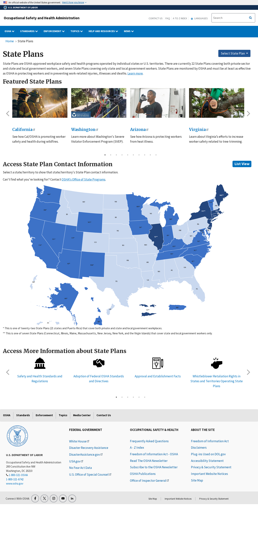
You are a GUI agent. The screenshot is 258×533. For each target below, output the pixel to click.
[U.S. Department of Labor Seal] (17, 435)
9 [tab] (150, 155)
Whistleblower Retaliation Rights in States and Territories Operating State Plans (216, 381)
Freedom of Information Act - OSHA (154, 454)
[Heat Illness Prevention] (157, 103)
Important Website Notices (209, 474)
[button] (7, 113)
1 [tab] (105, 155)
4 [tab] (122, 155)
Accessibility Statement (207, 461)
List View (242, 164)
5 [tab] (128, 155)
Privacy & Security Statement (211, 467)
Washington (83, 129)
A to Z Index (180, 18)
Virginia (197, 129)
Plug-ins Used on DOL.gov (208, 454)
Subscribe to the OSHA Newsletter (154, 467)
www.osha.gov (14, 483)
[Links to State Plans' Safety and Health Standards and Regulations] (39, 363)
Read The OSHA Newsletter (149, 461)
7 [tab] (139, 155)
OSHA (8, 31)
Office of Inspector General (148, 480)
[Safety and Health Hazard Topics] (216, 103)
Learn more (135, 73)
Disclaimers (199, 447)
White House (78, 441)
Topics (75, 31)
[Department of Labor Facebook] (35, 498)
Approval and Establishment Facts (158, 376)
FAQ (167, 18)
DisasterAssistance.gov (84, 454)
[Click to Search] (250, 17)
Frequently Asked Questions (149, 441)
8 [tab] (145, 155)
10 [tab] (156, 155)
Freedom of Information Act (210, 441)
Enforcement (53, 31)
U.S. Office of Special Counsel (89, 474)
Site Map (197, 480)
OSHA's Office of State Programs (83, 179)
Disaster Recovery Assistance (88, 448)
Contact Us (156, 18)
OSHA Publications (143, 474)
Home (9, 41)
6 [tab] (133, 155)
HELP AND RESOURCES (102, 31)
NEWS (127, 31)
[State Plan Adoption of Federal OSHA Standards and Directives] (98, 363)
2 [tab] (111, 155)
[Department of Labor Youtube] (63, 498)
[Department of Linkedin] (72, 498)
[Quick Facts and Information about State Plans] (157, 363)
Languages (201, 18)
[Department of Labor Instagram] (54, 498)
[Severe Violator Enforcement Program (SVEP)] (98, 103)
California (22, 129)
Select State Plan (233, 53)
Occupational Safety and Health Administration (42, 18)
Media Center (82, 415)
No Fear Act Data (80, 468)
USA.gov (74, 461)
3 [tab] (116, 155)
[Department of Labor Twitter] (44, 498)
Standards (27, 31)
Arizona (138, 129)
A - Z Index (137, 447)
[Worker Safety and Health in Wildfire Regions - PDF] (39, 103)
